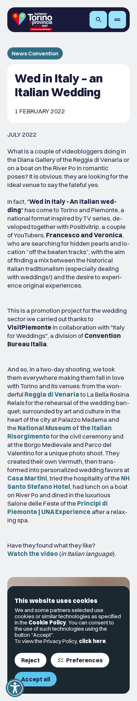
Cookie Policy (47, 622)
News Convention (35, 53)
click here (92, 641)
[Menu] (117, 19)
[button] (14, 687)
